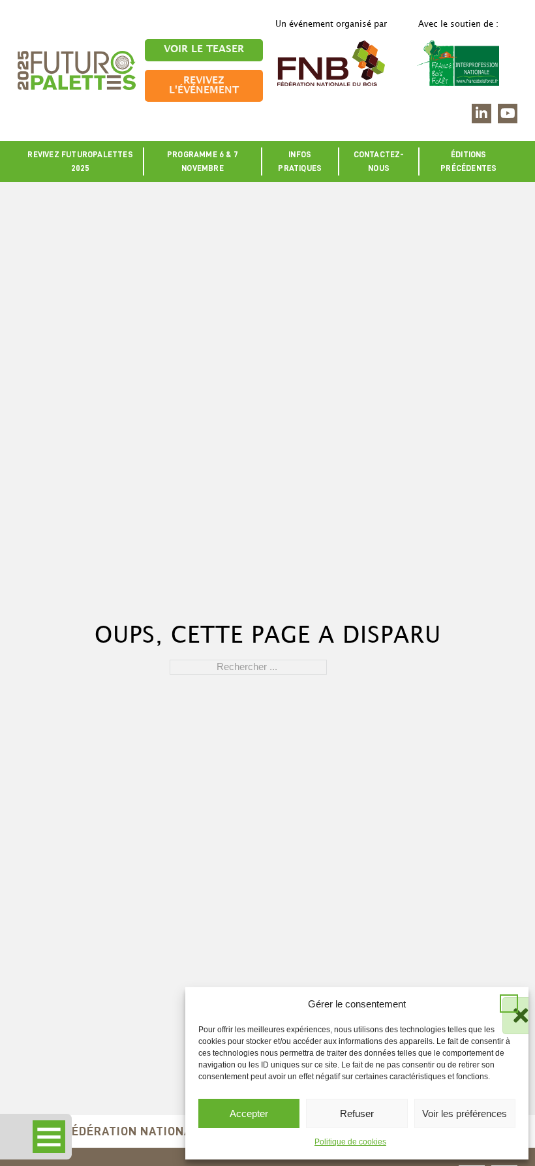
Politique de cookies (350, 1141)
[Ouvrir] (49, 1136)
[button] (508, 1003)
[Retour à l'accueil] (77, 70)
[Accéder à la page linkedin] (481, 113)
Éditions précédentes (468, 161)
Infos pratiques (300, 161)
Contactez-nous (379, 161)
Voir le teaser (204, 49)
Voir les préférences (464, 1113)
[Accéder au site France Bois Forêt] (458, 62)
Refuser (357, 1113)
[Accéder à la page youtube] (507, 113)
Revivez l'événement (204, 85)
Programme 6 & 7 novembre (202, 161)
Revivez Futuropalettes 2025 (79, 161)
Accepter (249, 1113)
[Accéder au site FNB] (331, 62)
